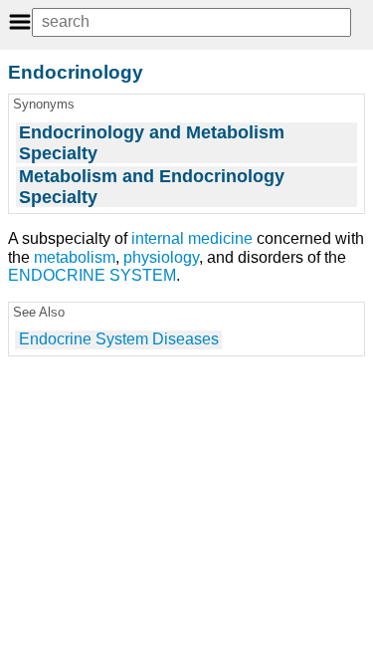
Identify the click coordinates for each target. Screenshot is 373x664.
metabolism (74, 257)
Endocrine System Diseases (119, 339)
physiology (161, 257)
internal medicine (192, 238)
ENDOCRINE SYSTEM (92, 275)
